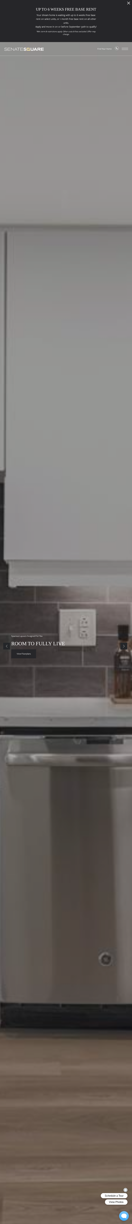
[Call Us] (117, 49)
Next (123, 646)
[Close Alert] (128, 4)
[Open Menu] (125, 49)
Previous (6, 646)
